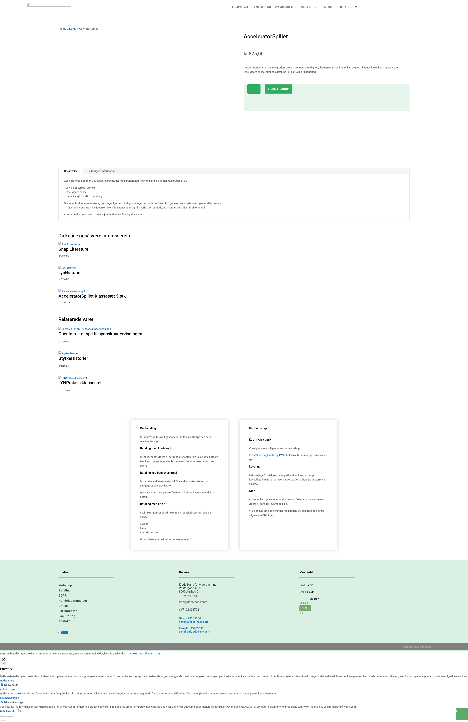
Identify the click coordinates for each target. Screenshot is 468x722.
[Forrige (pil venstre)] (1, 720)
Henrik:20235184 (190, 618)
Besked (303, 603)
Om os (63, 606)
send (305, 608)
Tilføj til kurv (278, 89)
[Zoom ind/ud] (1, 716)
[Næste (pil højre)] (4, 720)
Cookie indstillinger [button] (141, 653)
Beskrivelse (71, 171)
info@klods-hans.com (193, 602)
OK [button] (159, 653)
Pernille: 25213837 (191, 628)
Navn (302, 584)
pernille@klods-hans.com (194, 631)
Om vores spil (284, 7)
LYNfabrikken (287, 455)
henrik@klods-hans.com (194, 621)
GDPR (62, 595)
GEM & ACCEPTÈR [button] (10, 710)
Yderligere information (102, 171)
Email (302, 591)
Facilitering (262, 7)
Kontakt (327, 7)
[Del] (8, 716)
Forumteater (241, 7)
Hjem (61, 28)
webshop (307, 7)
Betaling (346, 7)
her (271, 515)
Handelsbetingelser (72, 600)
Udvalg (71, 28)
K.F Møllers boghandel (262, 455)
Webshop (65, 585)
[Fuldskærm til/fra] (4, 716)
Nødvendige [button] (7, 680)
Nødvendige (11, 684)
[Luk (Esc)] (11, 716)
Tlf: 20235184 (188, 596)
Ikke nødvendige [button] (9, 697)
